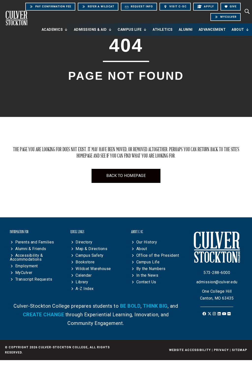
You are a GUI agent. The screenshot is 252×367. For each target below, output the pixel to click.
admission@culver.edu (216, 282)
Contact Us (146, 282)
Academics (52, 30)
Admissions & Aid (90, 30)
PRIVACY (221, 350)
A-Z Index (85, 288)
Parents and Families (34, 242)
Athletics (163, 30)
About (238, 30)
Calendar (84, 275)
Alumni (186, 30)
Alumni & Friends (30, 248)
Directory (84, 242)
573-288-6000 (217, 272)
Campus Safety (90, 255)
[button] (204, 314)
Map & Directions (91, 248)
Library (82, 282)
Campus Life (130, 30)
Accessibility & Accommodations (26, 257)
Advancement (212, 30)
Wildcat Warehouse (93, 268)
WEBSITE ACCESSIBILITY (190, 350)
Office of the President (157, 255)
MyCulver (23, 272)
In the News (147, 275)
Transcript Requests (33, 279)
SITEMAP (239, 350)
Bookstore (85, 262)
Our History (146, 242)
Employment (26, 266)
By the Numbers (151, 268)
